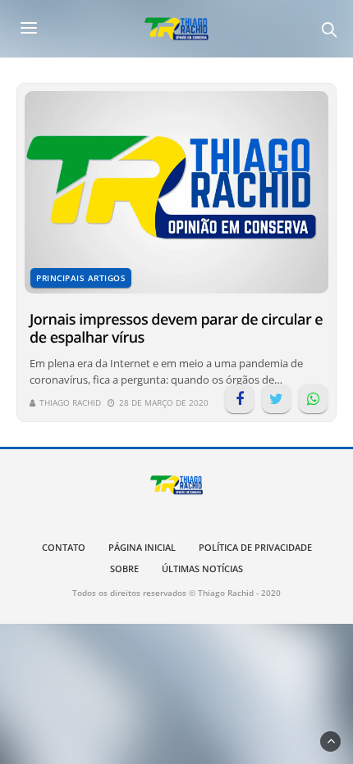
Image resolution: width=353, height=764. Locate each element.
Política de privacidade (255, 547)
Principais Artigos (81, 278)
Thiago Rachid (70, 402)
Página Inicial (142, 547)
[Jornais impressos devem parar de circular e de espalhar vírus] (176, 192)
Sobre (124, 568)
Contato (63, 547)
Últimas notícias (202, 568)
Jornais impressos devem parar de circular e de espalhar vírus (176, 329)
